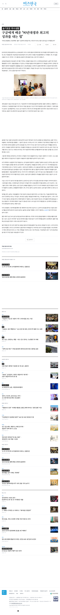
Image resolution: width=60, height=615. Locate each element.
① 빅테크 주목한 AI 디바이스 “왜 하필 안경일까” (16, 509)
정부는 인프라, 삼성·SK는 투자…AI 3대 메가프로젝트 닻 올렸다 (12, 397)
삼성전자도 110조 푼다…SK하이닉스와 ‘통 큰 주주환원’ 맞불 (12, 499)
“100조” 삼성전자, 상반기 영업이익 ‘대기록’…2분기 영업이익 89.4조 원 (15, 375)
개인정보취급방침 (35, 591)
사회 (35, 9)
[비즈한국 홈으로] (30, 4)
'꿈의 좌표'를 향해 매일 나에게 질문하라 (13, 461)
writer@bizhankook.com (7, 248)
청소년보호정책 (52, 591)
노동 (24, 9)
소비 (27, 9)
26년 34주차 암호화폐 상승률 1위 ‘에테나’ (14, 530)
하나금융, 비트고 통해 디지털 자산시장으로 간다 (16, 519)
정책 (21, 9)
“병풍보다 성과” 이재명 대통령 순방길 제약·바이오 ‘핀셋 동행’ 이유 (22, 408)
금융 (13, 9)
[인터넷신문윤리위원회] (54, 594)
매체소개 (10, 591)
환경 (38, 9)
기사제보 (21, 591)
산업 (10, 9)
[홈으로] (4, 592)
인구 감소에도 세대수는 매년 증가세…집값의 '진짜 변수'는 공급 (13, 427)
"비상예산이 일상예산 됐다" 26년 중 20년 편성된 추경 (18, 417)
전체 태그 (21, 593)
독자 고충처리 (27, 591)
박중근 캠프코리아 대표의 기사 (8, 259)
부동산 (17, 9)
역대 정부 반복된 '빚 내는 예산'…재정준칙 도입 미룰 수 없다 (12, 438)
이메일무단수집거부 (43, 591)
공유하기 (31, 239)
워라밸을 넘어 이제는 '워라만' (10, 472)
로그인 (56, 3)
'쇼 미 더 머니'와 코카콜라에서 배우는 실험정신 (16, 450)
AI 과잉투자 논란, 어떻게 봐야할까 (12, 386)
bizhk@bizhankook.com (16, 603)
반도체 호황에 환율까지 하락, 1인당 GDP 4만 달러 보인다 (19, 539)
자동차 (31, 9)
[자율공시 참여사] (55, 599)
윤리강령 (16, 591)
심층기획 (6, 9)
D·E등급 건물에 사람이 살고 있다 (12, 550)
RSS (17, 593)
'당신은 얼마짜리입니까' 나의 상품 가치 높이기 (15, 482)
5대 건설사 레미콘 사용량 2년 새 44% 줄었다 (15, 365)
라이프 (45, 9)
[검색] (6, 4)
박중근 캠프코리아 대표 (7, 44)
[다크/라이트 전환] (3, 4)
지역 (41, 9)
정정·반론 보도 (11, 593)
